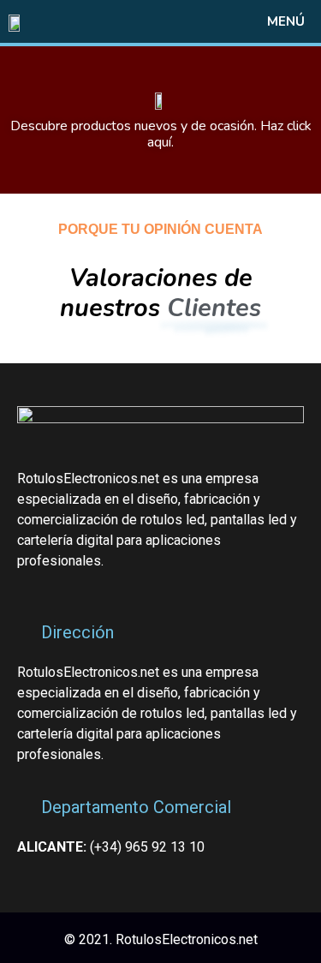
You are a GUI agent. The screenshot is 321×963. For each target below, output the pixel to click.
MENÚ (286, 21)
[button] (254, 21)
